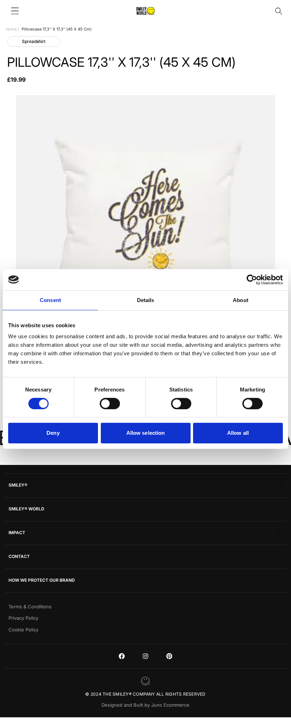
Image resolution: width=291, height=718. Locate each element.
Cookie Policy (23, 629)
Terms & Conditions (30, 606)
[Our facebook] (122, 656)
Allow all (238, 433)
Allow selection (145, 433)
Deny (52, 433)
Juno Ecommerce (170, 705)
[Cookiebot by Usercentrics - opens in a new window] (252, 279)
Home (11, 29)
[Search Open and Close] (278, 11)
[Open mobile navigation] (15, 11)
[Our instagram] (145, 656)
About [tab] (240, 300)
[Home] (145, 11)
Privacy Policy (23, 618)
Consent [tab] (50, 300)
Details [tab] (145, 300)
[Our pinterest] (169, 656)
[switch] (110, 403)
